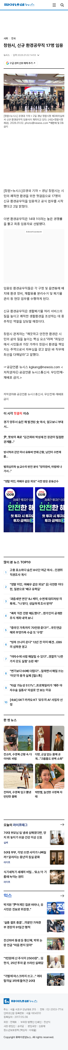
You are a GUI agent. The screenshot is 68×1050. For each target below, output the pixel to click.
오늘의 (16, 825)
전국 (13, 38)
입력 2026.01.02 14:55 (24, 55)
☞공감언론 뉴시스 (16, 367)
